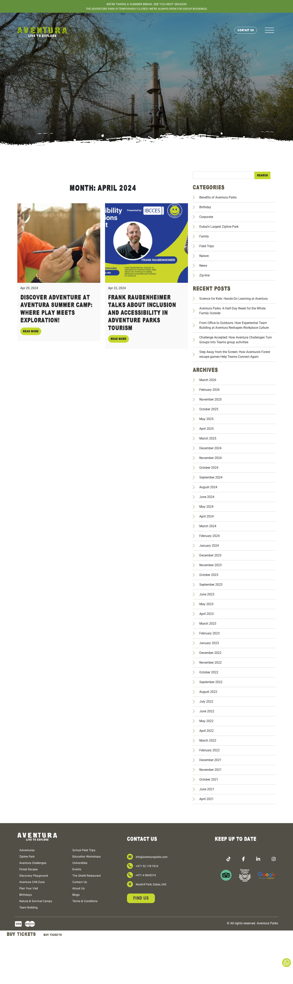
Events (76, 869)
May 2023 (206, 604)
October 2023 (208, 575)
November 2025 (210, 399)
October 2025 (208, 409)
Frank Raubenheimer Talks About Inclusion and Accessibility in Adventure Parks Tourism (142, 313)
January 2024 (209, 545)
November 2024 (210, 458)
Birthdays (25, 894)
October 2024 (208, 468)
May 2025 (206, 419)
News (203, 265)
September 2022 (210, 682)
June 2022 (206, 711)
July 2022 (206, 701)
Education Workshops (86, 856)
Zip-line (204, 275)
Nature (204, 256)
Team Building (28, 907)
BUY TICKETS (21, 934)
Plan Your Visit (28, 888)
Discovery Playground (33, 875)
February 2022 (209, 750)
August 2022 (208, 692)
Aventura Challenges (32, 863)
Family (204, 236)
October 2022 (208, 672)
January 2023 (209, 643)
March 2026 (207, 380)
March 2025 (207, 438)
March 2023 (207, 623)
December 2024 (210, 448)
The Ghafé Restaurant (86, 875)
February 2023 (209, 633)
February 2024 (209, 536)
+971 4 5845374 (145, 875)
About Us (78, 888)
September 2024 (210, 477)
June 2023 (206, 594)
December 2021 (210, 760)
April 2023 (206, 614)
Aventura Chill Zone (32, 882)
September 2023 (210, 584)
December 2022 (210, 653)
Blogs (76, 894)
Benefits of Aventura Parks (218, 197)
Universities (79, 863)
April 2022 (206, 731)
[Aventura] (42, 32)
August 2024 (208, 487)
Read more (31, 331)
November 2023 (210, 565)
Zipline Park (27, 856)
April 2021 (206, 799)
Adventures (26, 850)
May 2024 (206, 507)
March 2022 (207, 740)
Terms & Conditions (84, 901)
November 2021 (210, 770)
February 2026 (209, 390)
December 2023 (210, 555)
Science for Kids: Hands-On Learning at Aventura (233, 298)
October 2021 (208, 779)
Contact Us (246, 30)
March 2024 (207, 526)
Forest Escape (28, 869)
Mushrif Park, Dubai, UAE (151, 884)
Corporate (206, 217)
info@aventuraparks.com (151, 857)
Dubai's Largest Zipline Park (219, 226)
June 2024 (206, 497)
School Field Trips (83, 850)
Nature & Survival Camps (35, 901)
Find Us (141, 898)
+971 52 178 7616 (147, 866)
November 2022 (210, 662)
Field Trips (206, 246)
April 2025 (206, 429)
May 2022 (206, 721)
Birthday (205, 207)
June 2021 (206, 789)
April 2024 (206, 516)
